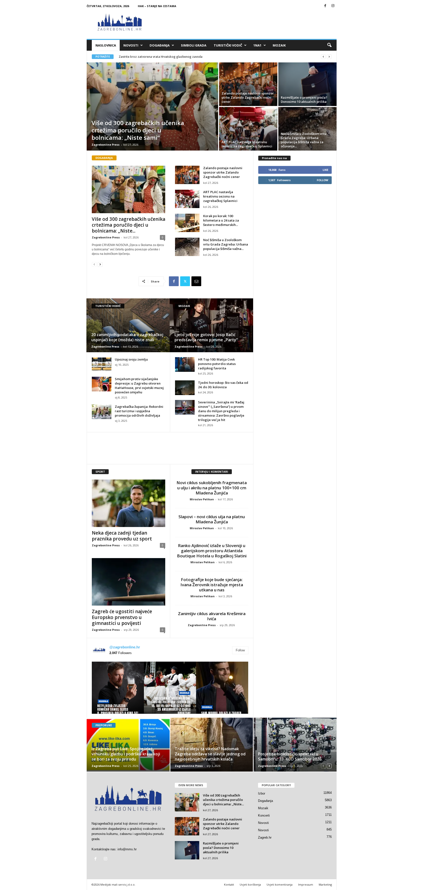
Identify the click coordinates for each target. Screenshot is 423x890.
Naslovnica (105, 45)
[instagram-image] (118, 688)
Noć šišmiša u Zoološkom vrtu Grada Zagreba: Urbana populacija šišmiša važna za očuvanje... (303, 139)
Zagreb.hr (264, 837)
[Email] (196, 281)
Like (325, 170)
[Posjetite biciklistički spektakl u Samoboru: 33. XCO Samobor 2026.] (295, 745)
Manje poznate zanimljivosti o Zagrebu (146, 57)
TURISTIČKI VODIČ (108, 306)
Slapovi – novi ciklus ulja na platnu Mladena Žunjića (211, 519)
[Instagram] (333, 6)
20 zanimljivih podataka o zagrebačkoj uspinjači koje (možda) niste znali (127, 337)
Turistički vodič (228, 45)
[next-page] (100, 264)
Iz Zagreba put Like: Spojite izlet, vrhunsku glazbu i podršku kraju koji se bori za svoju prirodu (126, 754)
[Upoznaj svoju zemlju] (101, 364)
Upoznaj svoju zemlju (131, 359)
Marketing (325, 884)
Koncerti (264, 815)
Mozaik (279, 45)
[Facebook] (325, 6)
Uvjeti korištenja (250, 884)
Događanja (160, 45)
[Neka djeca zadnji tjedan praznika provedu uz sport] (128, 503)
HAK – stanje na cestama (157, 6)
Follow (240, 650)
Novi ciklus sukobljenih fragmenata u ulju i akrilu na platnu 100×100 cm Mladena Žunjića (211, 488)
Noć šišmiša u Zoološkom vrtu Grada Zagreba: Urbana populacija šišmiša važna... (225, 244)
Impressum (305, 884)
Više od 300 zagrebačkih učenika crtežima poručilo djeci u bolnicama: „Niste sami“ (138, 130)
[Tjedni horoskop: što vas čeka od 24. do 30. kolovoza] (185, 387)
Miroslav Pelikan (202, 499)
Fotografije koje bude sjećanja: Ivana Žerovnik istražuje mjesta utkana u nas (211, 585)
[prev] (323, 56)
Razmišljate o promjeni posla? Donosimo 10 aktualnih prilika (304, 99)
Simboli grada (193, 45)
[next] (329, 56)
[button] (329, 45)
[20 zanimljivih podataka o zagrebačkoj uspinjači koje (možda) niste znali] (128, 325)
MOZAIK (184, 306)
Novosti (130, 45)
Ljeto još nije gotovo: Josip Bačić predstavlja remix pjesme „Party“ (206, 337)
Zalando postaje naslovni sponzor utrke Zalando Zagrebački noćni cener (248, 97)
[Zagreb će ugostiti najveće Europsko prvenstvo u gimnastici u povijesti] (128, 582)
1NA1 (257, 45)
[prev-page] (94, 264)
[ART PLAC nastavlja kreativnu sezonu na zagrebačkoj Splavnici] (248, 129)
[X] (185, 281)
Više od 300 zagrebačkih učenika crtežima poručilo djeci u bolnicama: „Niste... (128, 225)
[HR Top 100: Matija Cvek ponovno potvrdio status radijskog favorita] (185, 364)
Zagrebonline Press (105, 144)
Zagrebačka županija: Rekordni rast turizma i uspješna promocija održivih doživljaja (139, 411)
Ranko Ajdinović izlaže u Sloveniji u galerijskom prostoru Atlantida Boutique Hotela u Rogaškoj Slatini (212, 551)
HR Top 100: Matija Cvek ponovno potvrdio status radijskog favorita (217, 363)
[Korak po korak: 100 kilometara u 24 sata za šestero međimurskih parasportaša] (187, 223)
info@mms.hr (127, 849)
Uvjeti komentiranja (280, 884)
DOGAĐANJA (104, 158)
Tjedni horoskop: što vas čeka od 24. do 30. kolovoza (223, 384)
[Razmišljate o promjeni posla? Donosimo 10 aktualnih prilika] (307, 84)
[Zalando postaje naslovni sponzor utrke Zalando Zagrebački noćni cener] (248, 84)
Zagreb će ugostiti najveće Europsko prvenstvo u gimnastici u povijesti (122, 617)
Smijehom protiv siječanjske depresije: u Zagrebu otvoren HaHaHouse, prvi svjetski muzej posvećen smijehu (139, 385)
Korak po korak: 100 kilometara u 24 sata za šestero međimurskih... (221, 220)
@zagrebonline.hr (124, 647)
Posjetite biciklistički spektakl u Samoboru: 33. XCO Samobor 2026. (290, 756)
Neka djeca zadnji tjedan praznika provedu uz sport (122, 536)
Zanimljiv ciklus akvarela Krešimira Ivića (212, 616)
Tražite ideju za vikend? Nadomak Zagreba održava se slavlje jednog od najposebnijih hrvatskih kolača (210, 754)
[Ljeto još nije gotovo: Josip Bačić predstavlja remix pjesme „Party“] (211, 325)
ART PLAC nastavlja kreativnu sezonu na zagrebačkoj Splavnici (247, 144)
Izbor (261, 793)
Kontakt (229, 884)
